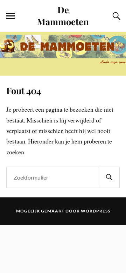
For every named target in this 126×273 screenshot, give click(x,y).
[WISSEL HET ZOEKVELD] (115, 16)
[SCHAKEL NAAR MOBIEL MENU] (10, 16)
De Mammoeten (63, 15)
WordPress (95, 211)
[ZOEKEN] (109, 177)
